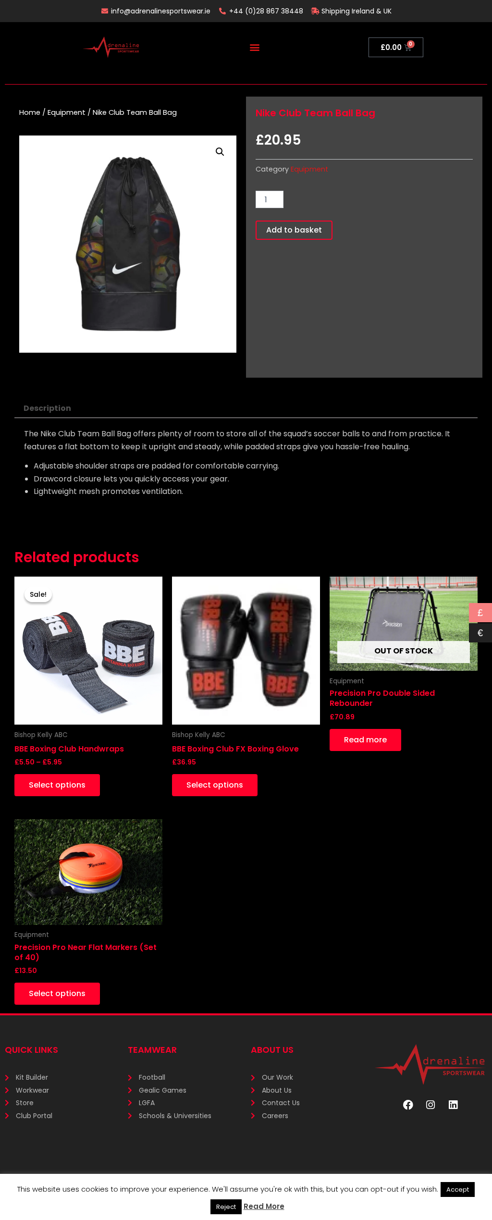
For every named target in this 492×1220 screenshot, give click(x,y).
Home (29, 112)
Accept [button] (457, 1189)
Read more (365, 739)
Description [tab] (47, 408)
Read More (264, 1206)
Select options (57, 784)
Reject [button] (226, 1206)
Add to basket (294, 229)
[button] (254, 47)
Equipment (67, 112)
